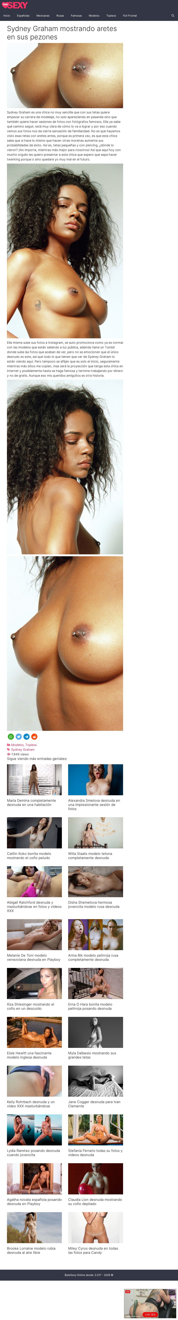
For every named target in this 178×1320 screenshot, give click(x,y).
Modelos (94, 15)
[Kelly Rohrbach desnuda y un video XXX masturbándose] (34, 1094)
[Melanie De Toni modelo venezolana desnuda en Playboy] (34, 948)
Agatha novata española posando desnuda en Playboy (34, 1202)
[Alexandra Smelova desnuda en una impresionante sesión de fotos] (95, 793)
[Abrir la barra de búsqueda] (173, 15)
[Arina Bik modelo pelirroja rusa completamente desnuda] (95, 948)
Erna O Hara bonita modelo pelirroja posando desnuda (90, 1006)
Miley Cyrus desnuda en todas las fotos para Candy (93, 1250)
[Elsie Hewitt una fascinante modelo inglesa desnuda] (34, 1045)
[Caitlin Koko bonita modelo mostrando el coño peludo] (34, 846)
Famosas (76, 15)
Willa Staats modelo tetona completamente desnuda (90, 856)
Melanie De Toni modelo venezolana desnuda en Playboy (33, 957)
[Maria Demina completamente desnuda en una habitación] (34, 793)
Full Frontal (130, 15)
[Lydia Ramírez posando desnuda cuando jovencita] (34, 1143)
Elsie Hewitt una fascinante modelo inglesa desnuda (29, 1055)
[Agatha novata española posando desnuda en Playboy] (34, 1192)
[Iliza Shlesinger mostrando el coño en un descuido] (34, 997)
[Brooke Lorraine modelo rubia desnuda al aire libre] (34, 1241)
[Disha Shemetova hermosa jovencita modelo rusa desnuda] (95, 895)
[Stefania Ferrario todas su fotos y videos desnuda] (95, 1143)
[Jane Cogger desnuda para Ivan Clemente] (95, 1094)
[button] (11, 737)
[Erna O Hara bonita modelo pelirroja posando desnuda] (95, 997)
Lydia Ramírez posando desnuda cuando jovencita (33, 1153)
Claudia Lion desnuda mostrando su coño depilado (95, 1202)
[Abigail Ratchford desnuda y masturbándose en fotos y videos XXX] (34, 895)
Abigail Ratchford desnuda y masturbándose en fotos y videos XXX (34, 906)
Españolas (23, 15)
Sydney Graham (23, 749)
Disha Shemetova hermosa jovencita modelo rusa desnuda (93, 904)
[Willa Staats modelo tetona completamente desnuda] (95, 846)
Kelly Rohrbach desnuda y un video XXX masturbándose (31, 1104)
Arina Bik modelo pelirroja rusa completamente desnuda (93, 957)
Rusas (60, 15)
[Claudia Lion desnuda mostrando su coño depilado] (95, 1192)
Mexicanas (43, 15)
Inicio (6, 15)
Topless (111, 15)
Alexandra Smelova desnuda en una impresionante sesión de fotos (94, 804)
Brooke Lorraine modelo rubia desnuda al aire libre (31, 1250)
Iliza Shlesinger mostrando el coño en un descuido (30, 1006)
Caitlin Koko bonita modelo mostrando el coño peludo (29, 856)
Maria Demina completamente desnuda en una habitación (31, 802)
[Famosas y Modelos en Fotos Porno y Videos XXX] (16, 5)
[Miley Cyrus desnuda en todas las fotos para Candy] (95, 1241)
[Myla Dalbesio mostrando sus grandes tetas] (95, 1045)
